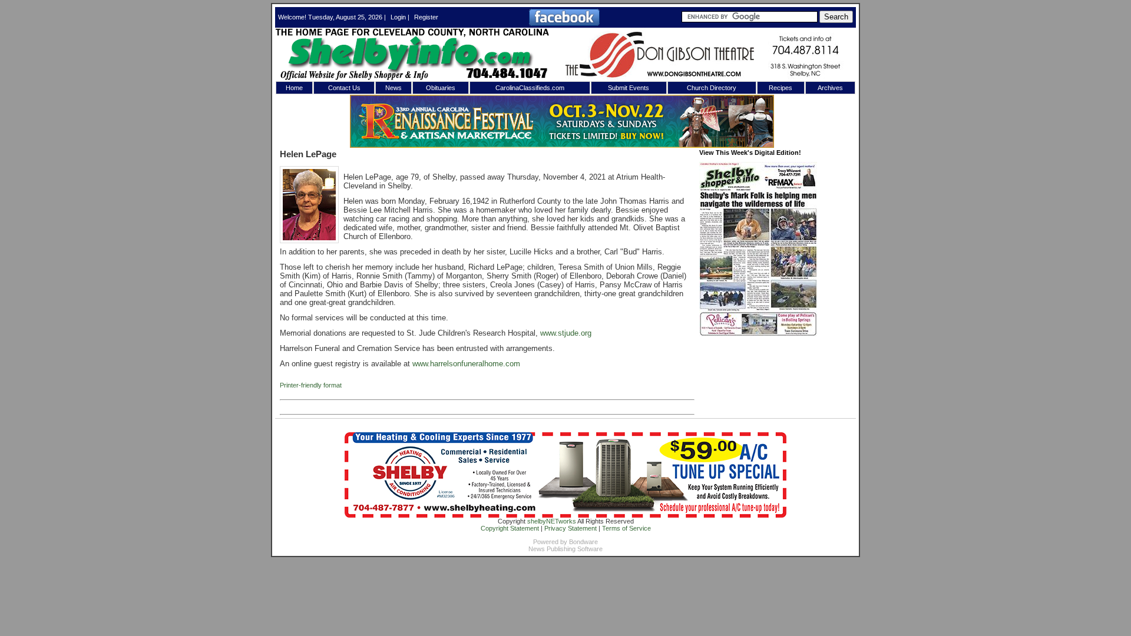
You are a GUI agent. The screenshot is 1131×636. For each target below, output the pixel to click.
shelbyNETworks (551, 521)
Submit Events (628, 87)
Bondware (583, 541)
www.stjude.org (565, 333)
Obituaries (440, 87)
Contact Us (344, 87)
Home (294, 87)
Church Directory (711, 87)
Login (398, 17)
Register (426, 17)
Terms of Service (626, 528)
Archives (830, 87)
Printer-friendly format (311, 385)
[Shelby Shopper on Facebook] (564, 23)
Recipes (780, 87)
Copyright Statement (510, 528)
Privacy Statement (570, 528)
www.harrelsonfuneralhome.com (466, 363)
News (393, 87)
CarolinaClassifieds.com (529, 87)
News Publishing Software (565, 548)
